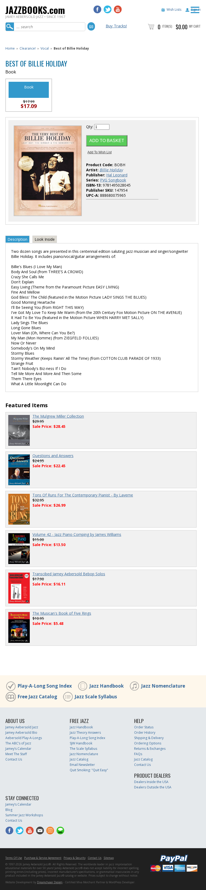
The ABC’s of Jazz (18, 743)
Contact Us (13, 759)
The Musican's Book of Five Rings (61, 613)
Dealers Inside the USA (151, 782)
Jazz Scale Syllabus (96, 697)
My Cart (195, 26)
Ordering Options (147, 743)
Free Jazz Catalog (37, 697)
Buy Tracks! (116, 25)
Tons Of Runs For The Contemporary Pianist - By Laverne (82, 495)
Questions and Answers (52, 455)
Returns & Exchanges (149, 748)
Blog (8, 809)
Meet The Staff (16, 754)
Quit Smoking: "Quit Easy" (89, 770)
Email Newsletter (82, 764)
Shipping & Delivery (149, 738)
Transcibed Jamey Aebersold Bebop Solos (68, 573)
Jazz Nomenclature (163, 686)
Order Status (143, 727)
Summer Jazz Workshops (24, 815)
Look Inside (45, 239)
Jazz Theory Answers (85, 732)
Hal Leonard (116, 174)
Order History (144, 732)
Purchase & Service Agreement (42, 858)
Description (17, 239)
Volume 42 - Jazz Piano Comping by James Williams (76, 534)
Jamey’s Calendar (18, 748)
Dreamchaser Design (49, 882)
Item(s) (167, 26)
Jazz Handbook (106, 686)
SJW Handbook (81, 743)
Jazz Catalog (79, 759)
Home (10, 48)
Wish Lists (174, 9)
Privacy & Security (75, 858)
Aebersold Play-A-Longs (23, 738)
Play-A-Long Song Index (44, 686)
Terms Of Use (13, 858)
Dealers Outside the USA (152, 787)
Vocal (45, 48)
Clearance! (28, 48)
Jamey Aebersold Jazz (21, 727)
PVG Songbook (113, 180)
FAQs (138, 754)
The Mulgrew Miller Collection (58, 416)
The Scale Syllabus (83, 748)
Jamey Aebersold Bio (21, 732)
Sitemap (109, 858)
